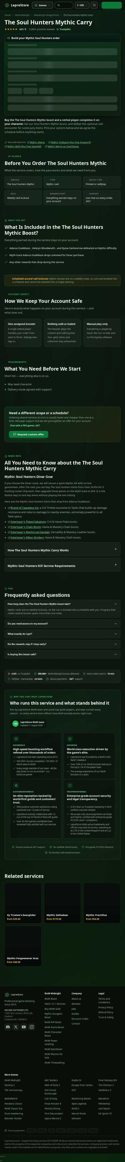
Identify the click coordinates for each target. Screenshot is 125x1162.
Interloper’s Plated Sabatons (28, 522)
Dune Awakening (14, 1113)
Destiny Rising (52, 1108)
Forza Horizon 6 (53, 1103)
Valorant (76, 1118)
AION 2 (75, 1108)
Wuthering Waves (81, 1098)
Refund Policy (105, 1012)
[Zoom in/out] (0, 1156)
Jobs (74, 1008)
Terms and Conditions (104, 1000)
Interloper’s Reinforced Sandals (30, 532)
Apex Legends (79, 1103)
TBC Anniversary (13, 1089)
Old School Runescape (50, 1091)
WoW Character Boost (53, 1034)
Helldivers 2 (104, 1089)
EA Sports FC (105, 1113)
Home (8, 15)
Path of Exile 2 (52, 1085)
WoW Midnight (22, 15)
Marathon (103, 1098)
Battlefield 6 (11, 1098)
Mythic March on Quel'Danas (63, 146)
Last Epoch (104, 1108)
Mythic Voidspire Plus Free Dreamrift (71, 142)
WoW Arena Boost (54, 1027)
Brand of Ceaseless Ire (24, 508)
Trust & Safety (106, 1017)
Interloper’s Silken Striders (27, 537)
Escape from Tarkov (82, 1085)
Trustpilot (65, 29)
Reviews (76, 1003)
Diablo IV (76, 1080)
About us (76, 998)
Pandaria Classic (13, 1103)
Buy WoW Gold (52, 1008)
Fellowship (104, 1103)
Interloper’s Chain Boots (26, 527)
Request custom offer (30, 434)
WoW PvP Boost (53, 1022)
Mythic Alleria (37, 142)
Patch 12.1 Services (55, 1003)
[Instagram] (31, 1027)
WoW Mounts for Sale (54, 1055)
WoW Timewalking (54, 1062)
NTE (74, 1089)
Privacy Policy (105, 1007)
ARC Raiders (51, 1080)
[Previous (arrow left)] (0, 1160)
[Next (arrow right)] (1, 1160)
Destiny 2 (10, 1085)
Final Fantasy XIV (107, 1080)
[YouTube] (24, 1027)
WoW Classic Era (13, 1108)
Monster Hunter (13, 1118)
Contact (76, 1023)
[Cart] (94, 5)
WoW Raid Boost (53, 1048)
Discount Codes (80, 1018)
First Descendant (54, 1113)
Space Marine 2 (53, 1118)
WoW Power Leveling (51, 1042)
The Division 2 (106, 1085)
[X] (16, 1027)
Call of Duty (51, 1098)
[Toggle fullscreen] (1, 1156)
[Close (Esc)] (4, 1156)
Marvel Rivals (79, 1113)
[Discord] (8, 1027)
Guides (75, 1013)
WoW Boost (51, 998)
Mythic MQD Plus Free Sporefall (24, 146)
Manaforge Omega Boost (46, 15)
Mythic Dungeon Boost (53, 1015)
